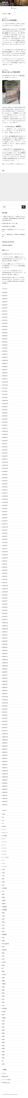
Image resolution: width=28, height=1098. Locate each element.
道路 (3, 1039)
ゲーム (4, 845)
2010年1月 (4, 619)
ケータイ (4, 842)
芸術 (3, 1027)
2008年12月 (5, 659)
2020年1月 (4, 338)
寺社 (3, 937)
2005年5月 (4, 792)
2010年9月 (4, 595)
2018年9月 (4, 363)
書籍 (3, 971)
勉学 (3, 894)
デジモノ (4, 854)
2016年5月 (4, 416)
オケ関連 (4, 835)
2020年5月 (4, 329)
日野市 (4, 962)
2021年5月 (4, 314)
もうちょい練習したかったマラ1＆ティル (12, 263)
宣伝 (3, 931)
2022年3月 (4, 301)
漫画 (3, 987)
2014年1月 (4, 493)
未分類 (4, 974)
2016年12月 (5, 400)
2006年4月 (4, 758)
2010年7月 (4, 601)
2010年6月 (4, 604)
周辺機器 (4, 909)
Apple (3, 814)
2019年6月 (4, 345)
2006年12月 (5, 733)
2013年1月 (4, 524)
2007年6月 (4, 715)
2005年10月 (5, 777)
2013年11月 (5, 499)
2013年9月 (4, 505)
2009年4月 (4, 647)
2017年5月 (4, 388)
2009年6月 (4, 641)
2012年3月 (4, 542)
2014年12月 (5, 462)
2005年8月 (4, 783)
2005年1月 (4, 804)
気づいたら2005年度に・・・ (12, 20)
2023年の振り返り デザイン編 (9, 223)
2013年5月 (4, 514)
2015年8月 (4, 440)
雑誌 (3, 1051)
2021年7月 (4, 311)
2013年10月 (5, 502)
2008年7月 (4, 675)
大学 (3, 925)
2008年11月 (5, 662)
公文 (3, 891)
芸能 (3, 1024)
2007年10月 (5, 703)
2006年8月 (4, 746)
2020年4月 (4, 332)
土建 (3, 916)
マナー (4, 863)
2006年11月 (5, 736)
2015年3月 (4, 453)
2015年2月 (4, 456)
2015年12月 (5, 431)
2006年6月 (4, 752)
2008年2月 (4, 690)
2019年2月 (4, 354)
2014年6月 (4, 477)
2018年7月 (4, 369)
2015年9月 (4, 437)
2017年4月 (4, 391)
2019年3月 (4, 351)
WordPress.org (6, 1082)
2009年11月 (5, 625)
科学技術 (4, 1008)
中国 (3, 872)
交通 (3, 882)
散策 (3, 953)
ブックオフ (18, 120)
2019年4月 (4, 348)
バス (3, 860)
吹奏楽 (4, 903)
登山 (3, 999)
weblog (4, 826)
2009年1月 (4, 656)
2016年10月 (5, 403)
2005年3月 (4, 798)
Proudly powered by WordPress (9, 1094)
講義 (3, 1033)
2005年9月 (4, 780)
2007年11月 (5, 699)
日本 (3, 959)
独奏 (3, 990)
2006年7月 (4, 749)
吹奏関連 (4, 906)
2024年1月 (4, 295)
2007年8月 (4, 709)
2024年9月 (4, 292)
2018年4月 (4, 375)
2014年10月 (5, 468)
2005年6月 (4, 789)
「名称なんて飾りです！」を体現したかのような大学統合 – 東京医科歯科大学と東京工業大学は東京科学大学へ (14, 218)
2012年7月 (4, 530)
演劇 (3, 980)
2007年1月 (4, 730)
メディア (4, 866)
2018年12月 (5, 360)
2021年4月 (4, 317)
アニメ (4, 829)
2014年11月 (5, 465)
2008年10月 (5, 665)
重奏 (3, 1042)
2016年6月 (4, 412)
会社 (3, 885)
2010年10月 (5, 591)
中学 (3, 875)
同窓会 (4, 900)
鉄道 (3, 1045)
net (3, 820)
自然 (3, 1020)
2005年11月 (5, 773)
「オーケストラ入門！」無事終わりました (13, 257)
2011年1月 (4, 582)
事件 (3, 878)
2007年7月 (4, 712)
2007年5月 (4, 718)
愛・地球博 (5, 33)
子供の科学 (22, 75)
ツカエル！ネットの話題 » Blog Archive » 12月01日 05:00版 (13, 281)
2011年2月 (4, 579)
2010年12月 (5, 585)
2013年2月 (4, 520)
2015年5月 (4, 446)
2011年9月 (4, 561)
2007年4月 (4, 721)
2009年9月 (4, 632)
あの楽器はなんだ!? (7, 254)
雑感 (3, 1048)
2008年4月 (4, 684)
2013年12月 (5, 496)
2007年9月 (4, 706)
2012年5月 (4, 536)
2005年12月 (5, 770)
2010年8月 (4, 598)
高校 (3, 1064)
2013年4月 (4, 517)
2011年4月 (4, 573)
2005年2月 (4, 801)
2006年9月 (4, 743)
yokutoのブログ (6, 29)
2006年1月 (4, 767)
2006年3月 (4, 761)
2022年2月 (4, 305)
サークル (4, 848)
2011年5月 (4, 570)
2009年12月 (5, 622)
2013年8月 (4, 508)
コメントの (6, 1079)
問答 (3, 912)
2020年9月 (4, 323)
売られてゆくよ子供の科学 (11, 72)
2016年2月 (4, 425)
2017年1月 (4, 397)
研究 (3, 1002)
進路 (3, 1036)
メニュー (15, 8)
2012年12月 (5, 527)
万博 (3, 869)
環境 (3, 996)
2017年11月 (5, 385)
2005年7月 (4, 786)
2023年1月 (4, 298)
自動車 (4, 1017)
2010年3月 (4, 613)
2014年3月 (4, 487)
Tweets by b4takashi (7, 245)
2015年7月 (4, 443)
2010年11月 (5, 588)
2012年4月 (4, 539)
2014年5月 (4, 480)
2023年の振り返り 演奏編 (8, 226)
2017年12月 (5, 382)
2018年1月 (4, 379)
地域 (3, 922)
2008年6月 (4, 678)
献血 (3, 993)
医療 (3, 897)
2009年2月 (4, 653)
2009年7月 (4, 638)
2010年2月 (4, 616)
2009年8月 (4, 635)
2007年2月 (4, 727)
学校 (3, 928)
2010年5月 (4, 607)
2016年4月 (4, 419)
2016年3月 (4, 422)
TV (3, 823)
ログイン (4, 1073)
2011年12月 (5, 551)
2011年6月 (4, 567)
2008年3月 (4, 687)
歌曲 (3, 977)
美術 (3, 1014)
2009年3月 (4, 650)
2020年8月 (4, 326)
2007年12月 (5, 696)
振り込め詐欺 (5, 943)
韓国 (3, 1054)
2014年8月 (4, 474)
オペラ (4, 838)
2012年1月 (4, 548)
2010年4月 (4, 610)
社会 (3, 1005)
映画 (3, 965)
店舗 (3, 940)
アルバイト (5, 832)
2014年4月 (4, 483)
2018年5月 (4, 372)
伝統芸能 (4, 888)
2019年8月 (4, 342)
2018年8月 (4, 366)
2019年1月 (4, 357)
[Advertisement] (14, 187)
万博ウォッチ (20, 40)
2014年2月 (4, 490)
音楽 (3, 1057)
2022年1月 (4, 308)
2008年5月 (4, 681)
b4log (5, 2)
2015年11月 (5, 434)
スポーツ (4, 851)
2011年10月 (5, 558)
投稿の (5, 1076)
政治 (3, 946)
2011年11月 (5, 554)
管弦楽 (4, 1011)
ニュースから (5, 857)
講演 (3, 1030)
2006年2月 (4, 764)
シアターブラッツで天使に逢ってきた (11, 270)
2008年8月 (4, 672)
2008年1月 (4, 693)
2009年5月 (4, 644)
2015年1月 (4, 459)
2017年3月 (4, 394)
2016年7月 (4, 409)
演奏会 (4, 983)
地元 (3, 919)
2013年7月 (4, 511)
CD (3, 817)
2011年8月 (4, 564)
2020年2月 (4, 335)
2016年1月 (4, 428)
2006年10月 (5, 740)
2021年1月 (4, 320)
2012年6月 (4, 533)
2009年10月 (5, 628)
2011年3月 (4, 576)
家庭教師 (4, 934)
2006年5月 (4, 755)
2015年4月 (4, 450)
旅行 (3, 956)
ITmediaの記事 (17, 149)
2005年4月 (4, 795)
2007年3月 (4, 724)
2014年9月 (4, 471)
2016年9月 (4, 406)
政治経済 (4, 949)
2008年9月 (4, 669)
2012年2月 (4, 545)
